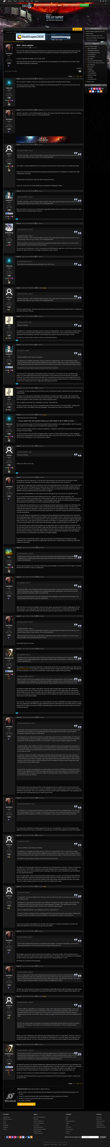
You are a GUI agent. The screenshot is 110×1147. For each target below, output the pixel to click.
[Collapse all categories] (106, 46)
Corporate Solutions (7, 1119)
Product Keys (99, 1123)
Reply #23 (19, 966)
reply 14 (28, 583)
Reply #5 (19, 223)
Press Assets (68, 1127)
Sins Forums (34, 47)
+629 (9, 210)
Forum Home (9, 32)
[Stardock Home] (4, 1)
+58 (9, 163)
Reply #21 (19, 886)
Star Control (36, 1125)
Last (81, 76)
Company (68, 1114)
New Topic (77, 29)
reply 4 (31, 229)
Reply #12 (19, 446)
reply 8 (27, 350)
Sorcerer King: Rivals (38, 1133)
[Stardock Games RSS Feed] (101, 91)
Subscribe (103, 1137)
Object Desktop (6, 1117)
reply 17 (33, 723)
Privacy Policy (46, 1144)
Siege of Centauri (37, 1131)
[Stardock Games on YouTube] (94, 88)
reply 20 (30, 972)
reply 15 (31, 676)
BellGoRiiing (9, 233)
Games (15, 1)
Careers (67, 1123)
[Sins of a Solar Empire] (55, 15)
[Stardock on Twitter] (89, 88)
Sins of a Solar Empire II (39, 1123)
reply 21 (30, 937)
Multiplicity (5, 1127)
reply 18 (31, 1050)
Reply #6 (19, 256)
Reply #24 (19, 996)
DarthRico (9, 53)
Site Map (65, 1144)
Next (78, 76)
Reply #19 (19, 798)
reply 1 (30, 261)
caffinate (9, 297)
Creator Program (69, 1129)
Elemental (36, 1119)
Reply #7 (19, 288)
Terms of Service (53, 1144)
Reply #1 (19, 78)
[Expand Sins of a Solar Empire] (85, 46)
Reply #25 (19, 1044)
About (67, 1117)
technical (79, 68)
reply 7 (30, 322)
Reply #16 (19, 616)
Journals (47, 5)
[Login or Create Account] (100, 1)
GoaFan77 (9, 200)
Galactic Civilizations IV (39, 1121)
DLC (54, 5)
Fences (4, 1123)
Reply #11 (19, 414)
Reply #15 (19, 577)
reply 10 (27, 892)
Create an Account (100, 1121)
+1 (9, 63)
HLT (9, 326)
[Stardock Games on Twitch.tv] (97, 88)
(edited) (44, 288)
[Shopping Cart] (103, 1)
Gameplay (38, 5)
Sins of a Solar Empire (13, 41)
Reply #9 (19, 344)
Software (10, 1)
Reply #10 (19, 388)
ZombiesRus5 (9, 658)
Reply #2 (19, 110)
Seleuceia (9, 88)
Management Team (70, 1121)
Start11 (4, 1121)
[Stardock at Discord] (93, 91)
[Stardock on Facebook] (91, 88)
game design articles (24, 669)
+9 (9, 335)
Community (21, 1)
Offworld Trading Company (40, 1129)
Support (37, 1)
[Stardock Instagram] (99, 88)
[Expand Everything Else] (85, 81)
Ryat (9, 557)
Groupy (4, 1129)
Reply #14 (19, 547)
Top (81, 78)
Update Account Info (101, 1127)
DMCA (60, 1144)
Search (15, 32)
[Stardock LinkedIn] (98, 91)
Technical (22, 41)
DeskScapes (5, 1125)
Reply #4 (19, 191)
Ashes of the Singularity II (39, 1117)
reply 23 (31, 1002)
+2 (9, 242)
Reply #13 (19, 477)
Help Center (99, 1117)
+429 (9, 564)
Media (66, 5)
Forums (67, 1133)
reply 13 (31, 553)
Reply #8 (19, 316)
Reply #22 (19, 931)
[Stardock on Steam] (102, 88)
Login (20, 32)
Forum (59, 5)
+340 (9, 667)
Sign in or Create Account (26, 1104)
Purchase (84, 5)
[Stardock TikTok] (95, 91)
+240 (9, 97)
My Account (99, 1119)
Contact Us (68, 1131)
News (27, 1)
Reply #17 (19, 648)
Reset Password (99, 1125)
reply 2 (31, 150)
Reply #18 (19, 717)
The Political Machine (38, 1127)
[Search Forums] (106, 1)
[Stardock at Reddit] (90, 91)
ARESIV (9, 154)
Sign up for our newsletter (73, 1137)
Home (5, 41)
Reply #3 (19, 144)
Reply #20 (19, 835)
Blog (32, 1)
